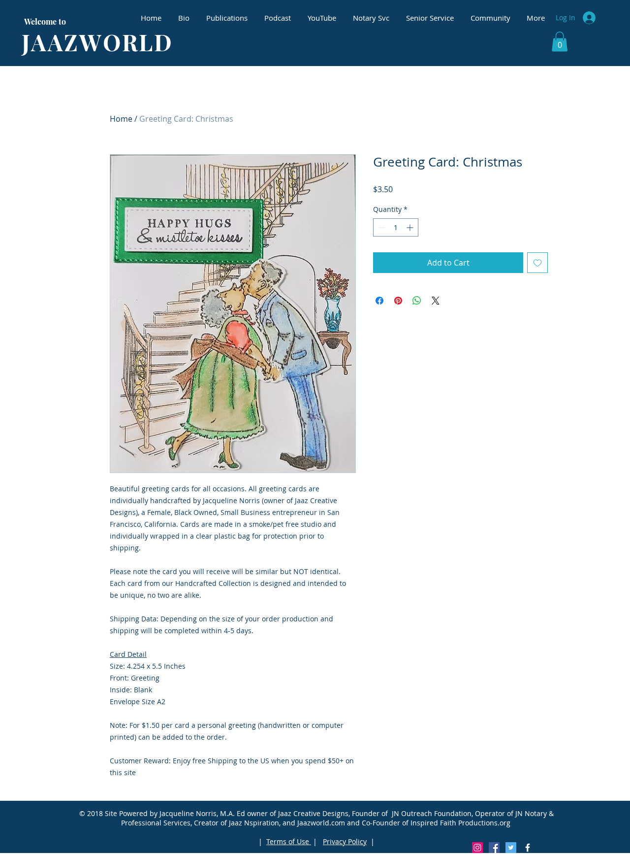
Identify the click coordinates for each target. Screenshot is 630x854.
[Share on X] (435, 301)
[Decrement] (381, 227)
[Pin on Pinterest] (398, 301)
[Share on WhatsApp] (417, 301)
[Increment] (411, 227)
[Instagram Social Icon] (477, 847)
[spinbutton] (396, 227)
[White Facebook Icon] (527, 847)
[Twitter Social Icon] (510, 847)
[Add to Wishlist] (537, 262)
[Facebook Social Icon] (494, 847)
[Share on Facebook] (379, 301)
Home (121, 118)
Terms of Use (288, 841)
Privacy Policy (345, 841)
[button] (559, 42)
